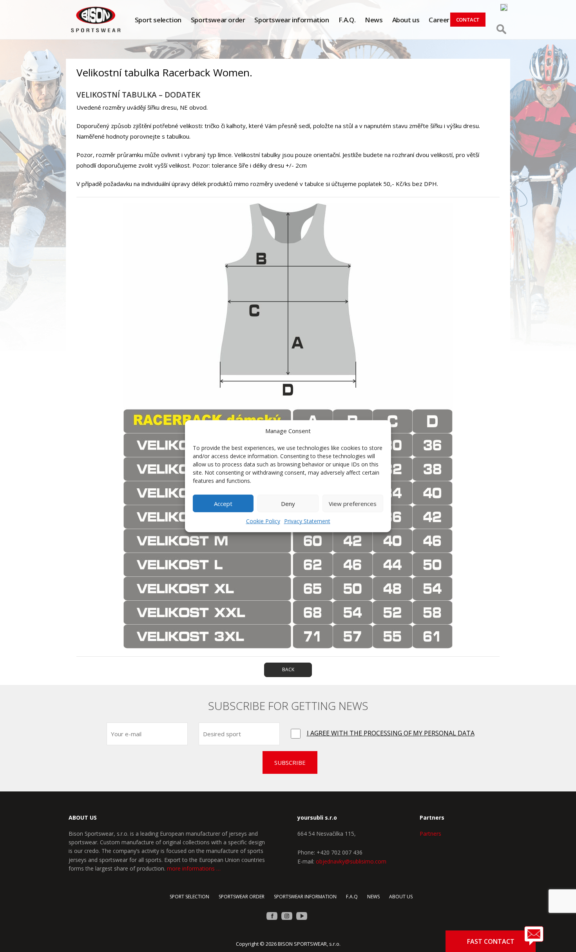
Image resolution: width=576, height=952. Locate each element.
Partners (430, 833)
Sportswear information (291, 19)
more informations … (194, 868)
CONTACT (468, 19)
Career (439, 19)
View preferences (353, 504)
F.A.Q (352, 896)
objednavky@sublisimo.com (351, 861)
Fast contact (490, 941)
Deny (288, 504)
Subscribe (290, 762)
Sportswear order (218, 19)
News (373, 19)
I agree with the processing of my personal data (391, 733)
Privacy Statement (307, 521)
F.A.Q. (347, 19)
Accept (223, 504)
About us (406, 19)
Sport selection (158, 19)
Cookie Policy (263, 521)
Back (288, 669)
